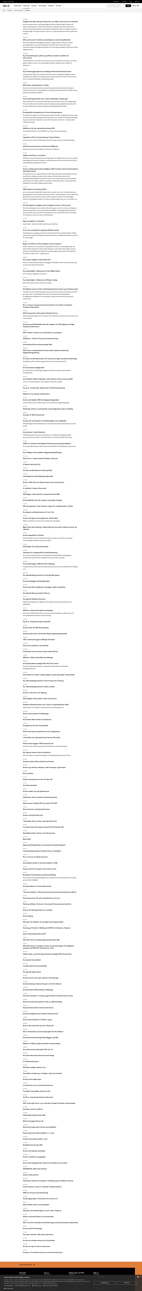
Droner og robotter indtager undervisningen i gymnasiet (44, 767)
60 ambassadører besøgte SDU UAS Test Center (41, 663)
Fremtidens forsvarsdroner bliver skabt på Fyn (40, 651)
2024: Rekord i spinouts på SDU (34, 189)
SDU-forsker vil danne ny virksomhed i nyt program (42, 333)
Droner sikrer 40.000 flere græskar (36, 628)
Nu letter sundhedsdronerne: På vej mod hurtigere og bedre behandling (50, 359)
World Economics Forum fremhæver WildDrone (40, 146)
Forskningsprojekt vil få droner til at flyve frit (40, 1199)
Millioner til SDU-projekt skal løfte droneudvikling (41, 1043)
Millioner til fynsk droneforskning (35, 1193)
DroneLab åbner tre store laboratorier (37, 886)
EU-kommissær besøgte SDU (33, 368)
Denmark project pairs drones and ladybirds (39, 1127)
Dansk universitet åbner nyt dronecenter (38, 1217)
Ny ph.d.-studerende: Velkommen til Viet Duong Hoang (44, 388)
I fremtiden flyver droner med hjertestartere (40, 821)
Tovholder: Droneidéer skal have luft (36, 1091)
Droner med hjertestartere (33, 815)
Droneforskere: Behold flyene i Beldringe (38, 990)
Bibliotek (51, 5)
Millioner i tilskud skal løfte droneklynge (38, 610)
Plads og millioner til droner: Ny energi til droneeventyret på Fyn (47, 904)
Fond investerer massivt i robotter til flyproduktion (42, 1187)
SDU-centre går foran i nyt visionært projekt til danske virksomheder (49, 1103)
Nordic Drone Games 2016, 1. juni (35, 1139)
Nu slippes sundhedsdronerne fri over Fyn (38, 512)
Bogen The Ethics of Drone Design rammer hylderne (42, 244)
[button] (4, 1285)
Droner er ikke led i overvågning (35, 693)
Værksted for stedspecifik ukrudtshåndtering (40, 553)
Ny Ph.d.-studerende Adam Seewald (36, 622)
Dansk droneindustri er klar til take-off (37, 779)
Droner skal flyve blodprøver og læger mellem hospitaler (44, 587)
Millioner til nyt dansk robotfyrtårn (36, 394)
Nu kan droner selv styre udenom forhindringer (41, 978)
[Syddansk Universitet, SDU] (6, 6)
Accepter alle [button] (105, 1283)
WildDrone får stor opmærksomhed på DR (39, 128)
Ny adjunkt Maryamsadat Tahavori (36, 593)
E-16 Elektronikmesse (31, 1061)
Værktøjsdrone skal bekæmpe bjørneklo (38, 476)
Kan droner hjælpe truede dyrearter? (37, 260)
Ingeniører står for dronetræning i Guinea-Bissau (41, 137)
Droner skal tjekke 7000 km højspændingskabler (41, 400)
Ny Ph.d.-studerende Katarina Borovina (38, 1097)
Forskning (26, 5)
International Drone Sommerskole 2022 (37, 344)
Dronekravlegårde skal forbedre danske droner (40, 1014)
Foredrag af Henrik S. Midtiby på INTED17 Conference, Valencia (46, 928)
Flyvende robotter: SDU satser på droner (38, 1234)
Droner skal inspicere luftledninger (36, 714)
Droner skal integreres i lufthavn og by (37, 1020)
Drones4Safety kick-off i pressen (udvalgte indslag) (42, 500)
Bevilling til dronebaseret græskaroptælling (39, 875)
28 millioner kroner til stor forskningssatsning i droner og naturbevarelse (50, 289)
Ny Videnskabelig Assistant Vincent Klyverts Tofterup (43, 681)
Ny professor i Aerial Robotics (34, 432)
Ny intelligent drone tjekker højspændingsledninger (42, 452)
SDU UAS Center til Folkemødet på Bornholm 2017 (41, 940)
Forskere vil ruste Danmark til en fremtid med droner (43, 1252)
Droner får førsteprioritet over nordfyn (37, 910)
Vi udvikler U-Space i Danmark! (35, 488)
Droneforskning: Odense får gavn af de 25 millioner (42, 984)
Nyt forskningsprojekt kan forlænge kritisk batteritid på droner (47, 71)
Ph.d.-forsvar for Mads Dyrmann (35, 857)
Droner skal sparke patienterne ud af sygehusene (41, 731)
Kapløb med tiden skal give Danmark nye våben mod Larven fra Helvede (50, 22)
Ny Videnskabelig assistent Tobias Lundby (39, 687)
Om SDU (58, 5)
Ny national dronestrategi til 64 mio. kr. (38, 1049)
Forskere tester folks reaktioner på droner (38, 761)
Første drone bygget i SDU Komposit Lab (38, 743)
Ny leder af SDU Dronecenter (33, 415)
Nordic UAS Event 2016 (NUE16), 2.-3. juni (38, 1133)
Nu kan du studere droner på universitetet (39, 1240)
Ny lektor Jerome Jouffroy (33, 1109)
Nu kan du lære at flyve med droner (36, 1246)
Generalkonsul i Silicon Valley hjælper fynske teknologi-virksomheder (49, 675)
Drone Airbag (28, 916)
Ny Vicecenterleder (30, 785)
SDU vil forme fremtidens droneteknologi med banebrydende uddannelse (50, 1223)
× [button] (140, 1276)
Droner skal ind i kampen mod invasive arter (39, 869)
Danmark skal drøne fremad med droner (38, 1008)
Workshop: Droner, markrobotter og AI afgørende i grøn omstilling (48, 409)
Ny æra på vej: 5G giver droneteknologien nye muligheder (44, 421)
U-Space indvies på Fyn (31, 464)
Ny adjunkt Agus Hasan (32, 972)
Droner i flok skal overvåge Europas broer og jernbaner (43, 482)
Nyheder (34, 5)
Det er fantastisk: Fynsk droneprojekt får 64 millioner (43, 1032)
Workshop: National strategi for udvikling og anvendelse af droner (48, 1181)
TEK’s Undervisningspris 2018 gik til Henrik (39, 639)
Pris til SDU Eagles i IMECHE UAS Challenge (39, 564)
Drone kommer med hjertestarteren (36, 809)
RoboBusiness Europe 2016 (32, 1145)
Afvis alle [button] (127, 1282)
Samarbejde (42, 5)
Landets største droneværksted (35, 966)
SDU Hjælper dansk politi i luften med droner (40, 699)
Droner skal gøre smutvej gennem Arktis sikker (40, 518)
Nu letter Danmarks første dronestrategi (38, 1055)
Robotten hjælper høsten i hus (34, 1067)
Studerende (116, 1)
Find (131, 1)
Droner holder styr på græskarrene (36, 791)
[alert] (71, 1283)
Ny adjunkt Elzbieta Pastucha (34, 599)
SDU (4, 10)
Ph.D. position (28, 773)
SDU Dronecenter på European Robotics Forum (40, 313)
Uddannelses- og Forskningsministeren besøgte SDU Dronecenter (47, 954)
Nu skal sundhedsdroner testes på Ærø (37, 470)
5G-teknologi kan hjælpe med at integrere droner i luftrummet (47, 205)
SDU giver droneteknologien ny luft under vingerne (42, 1211)
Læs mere (54, 1283)
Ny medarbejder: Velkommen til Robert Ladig (40, 280)
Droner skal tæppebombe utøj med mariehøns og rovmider (45, 1163)
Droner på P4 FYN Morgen (32, 1228)
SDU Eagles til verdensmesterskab (35, 547)
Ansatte (124, 1)
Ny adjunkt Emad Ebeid (32, 960)
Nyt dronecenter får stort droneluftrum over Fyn (41, 898)
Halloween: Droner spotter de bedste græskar (40, 797)
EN (138, 1)
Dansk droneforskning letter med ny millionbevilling (42, 1002)
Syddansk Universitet (8, 1)
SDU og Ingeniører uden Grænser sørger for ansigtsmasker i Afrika (48, 506)
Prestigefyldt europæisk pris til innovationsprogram (42, 112)
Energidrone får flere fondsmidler (35, 725)
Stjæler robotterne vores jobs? (34, 155)
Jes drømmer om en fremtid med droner (38, 1085)
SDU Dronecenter (19, 10)
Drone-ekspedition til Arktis (33, 535)
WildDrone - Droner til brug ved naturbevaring (40, 338)
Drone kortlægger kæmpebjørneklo (36, 581)
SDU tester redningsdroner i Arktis (36, 85)
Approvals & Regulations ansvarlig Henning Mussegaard (44, 845)
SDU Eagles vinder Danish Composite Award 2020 (41, 494)
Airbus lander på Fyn (31, 1175)
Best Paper (27, 839)
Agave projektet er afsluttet (33, 221)
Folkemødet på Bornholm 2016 (34, 1115)
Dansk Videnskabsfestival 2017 (34, 934)
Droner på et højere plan (32, 1079)
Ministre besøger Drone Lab (33, 1121)
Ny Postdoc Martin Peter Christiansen (37, 719)
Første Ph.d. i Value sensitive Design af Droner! (40, 458)
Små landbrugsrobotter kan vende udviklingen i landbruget (45, 99)
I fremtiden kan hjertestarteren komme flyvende (41, 737)
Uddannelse (17, 5)
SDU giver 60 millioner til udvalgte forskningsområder (43, 922)
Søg (128, 5)
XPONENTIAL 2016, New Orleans (35, 1169)
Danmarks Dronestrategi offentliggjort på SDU (40, 1037)
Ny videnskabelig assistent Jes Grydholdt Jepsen (41, 575)
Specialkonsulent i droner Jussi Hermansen (39, 833)
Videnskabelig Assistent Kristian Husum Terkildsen (42, 851)
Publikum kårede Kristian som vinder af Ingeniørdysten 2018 (45, 705)
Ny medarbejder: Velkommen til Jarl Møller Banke (41, 271)
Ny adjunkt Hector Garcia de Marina (37, 752)
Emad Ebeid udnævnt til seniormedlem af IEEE (40, 863)
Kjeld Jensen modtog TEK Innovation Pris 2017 (40, 803)
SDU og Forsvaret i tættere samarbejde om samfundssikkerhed (47, 40)
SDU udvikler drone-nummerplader (36, 1205)
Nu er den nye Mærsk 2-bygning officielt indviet (41, 230)
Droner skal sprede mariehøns (34, 1151)
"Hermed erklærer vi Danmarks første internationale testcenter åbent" (50, 892)
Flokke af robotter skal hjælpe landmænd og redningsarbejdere (47, 443)
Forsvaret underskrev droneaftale (35, 645)
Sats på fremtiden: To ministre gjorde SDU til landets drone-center (48, 996)
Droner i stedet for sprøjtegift (34, 1157)
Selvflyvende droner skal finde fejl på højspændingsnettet (45, 634)
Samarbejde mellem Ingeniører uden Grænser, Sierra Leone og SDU (48, 379)
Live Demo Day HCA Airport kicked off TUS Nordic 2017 (43, 827)
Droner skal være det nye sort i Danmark (38, 1026)
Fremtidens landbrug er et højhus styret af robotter (42, 1073)
